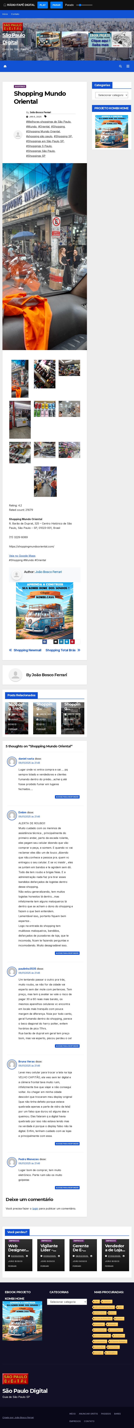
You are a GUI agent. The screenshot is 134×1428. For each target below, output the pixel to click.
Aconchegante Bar (102, 1335)
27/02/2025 (114, 1256)
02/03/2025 (17, 1256)
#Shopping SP (63, 136)
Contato (15, 14)
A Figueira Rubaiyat (118, 1341)
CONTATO (89, 1421)
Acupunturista (100, 1341)
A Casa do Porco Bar (103, 1318)
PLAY (43, 5)
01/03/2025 (49, 1256)
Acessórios (99, 1324)
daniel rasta (26, 758)
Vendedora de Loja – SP (115, 1250)
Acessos (119, 1318)
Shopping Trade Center (16, 708)
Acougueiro (119, 1335)
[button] (120, 66)
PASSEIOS (106, 1413)
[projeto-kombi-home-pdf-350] (44, 610)
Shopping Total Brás (61, 650)
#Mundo (31, 126)
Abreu (112, 1313)
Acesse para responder (67, 797)
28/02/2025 (82, 1256)
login (35, 1208)
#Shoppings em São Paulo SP (45, 141)
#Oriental (44, 126)
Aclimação (112, 1324)
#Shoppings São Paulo (40, 151)
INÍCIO (72, 1413)
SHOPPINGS (20, 86)
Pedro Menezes (28, 1159)
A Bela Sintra (100, 1313)
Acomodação (100, 1330)
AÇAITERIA (113, 1347)
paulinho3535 (27, 968)
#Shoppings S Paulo (39, 146)
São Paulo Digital (24, 1390)
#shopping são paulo (39, 136)
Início (5, 14)
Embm (22, 812)
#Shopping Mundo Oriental (43, 131)
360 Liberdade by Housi (104, 1307)
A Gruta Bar (99, 1347)
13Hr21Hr (107, 1301)
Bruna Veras (26, 1061)
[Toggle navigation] (128, 66)
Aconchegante (115, 1330)
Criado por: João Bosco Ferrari (18, 1417)
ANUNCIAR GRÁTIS (88, 1413)
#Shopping (58, 126)
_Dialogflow (111, 1353)
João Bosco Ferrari (40, 112)
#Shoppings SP (35, 155)
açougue (98, 1353)
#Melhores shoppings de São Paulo (48, 121)
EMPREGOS (14, 1241)
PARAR (56, 5)
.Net (96, 1301)
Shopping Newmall (27, 650)
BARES (117, 1413)
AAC (120, 1307)
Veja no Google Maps (22, 555)
